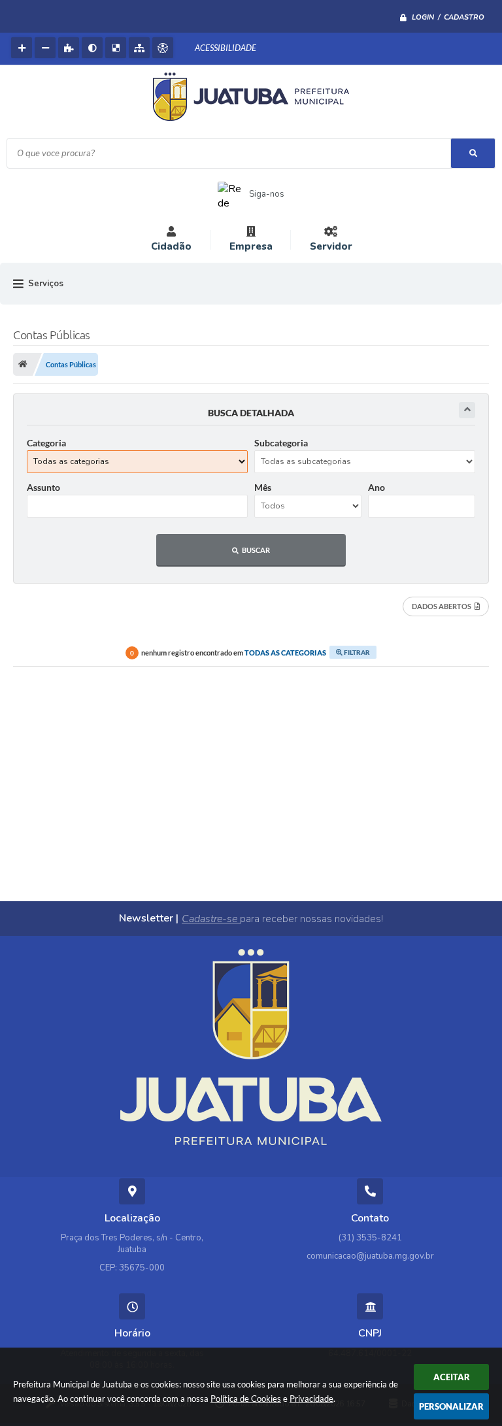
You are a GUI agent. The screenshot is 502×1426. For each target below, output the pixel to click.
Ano (376, 487)
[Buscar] (472, 153)
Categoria (46, 442)
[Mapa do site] (139, 47)
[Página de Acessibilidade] (162, 47)
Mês (262, 487)
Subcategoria (281, 442)
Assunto (43, 487)
